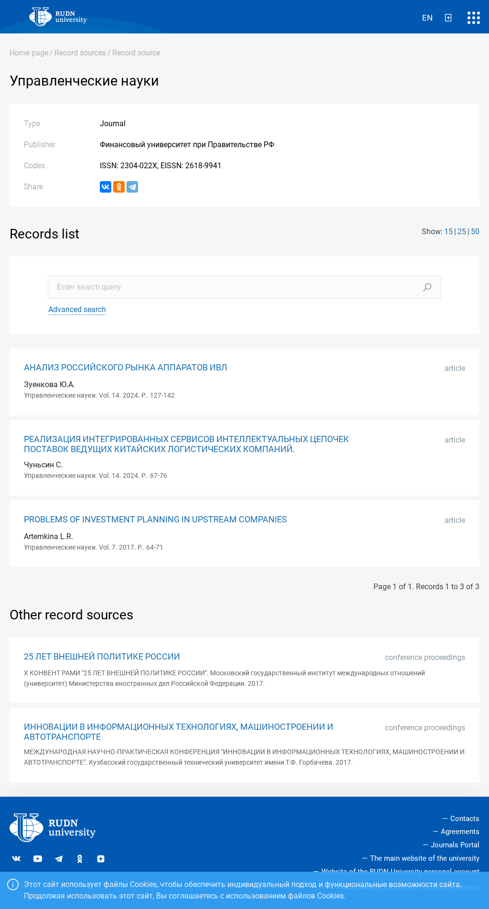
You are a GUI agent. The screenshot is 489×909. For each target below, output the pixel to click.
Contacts (464, 818)
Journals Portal (455, 845)
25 (461, 231)
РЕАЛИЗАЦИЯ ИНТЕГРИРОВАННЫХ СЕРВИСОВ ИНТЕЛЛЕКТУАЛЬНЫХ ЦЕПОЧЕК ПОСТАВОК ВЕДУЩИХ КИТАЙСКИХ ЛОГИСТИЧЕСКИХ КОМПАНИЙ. (186, 444)
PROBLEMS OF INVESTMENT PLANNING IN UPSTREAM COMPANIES (155, 519)
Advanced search (77, 309)
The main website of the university (424, 858)
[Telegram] (132, 187)
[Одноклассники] (119, 187)
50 (475, 231)
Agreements (460, 831)
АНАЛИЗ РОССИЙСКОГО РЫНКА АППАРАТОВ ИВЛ (125, 367)
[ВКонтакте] (105, 187)
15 (448, 231)
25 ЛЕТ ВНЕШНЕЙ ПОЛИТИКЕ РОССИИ (102, 656)
